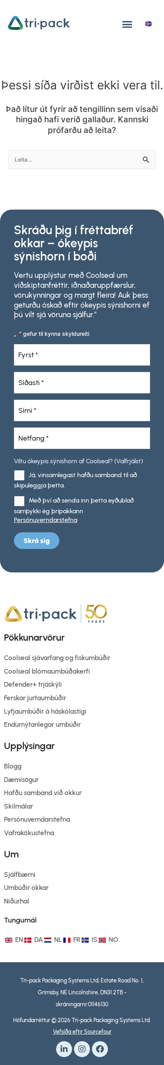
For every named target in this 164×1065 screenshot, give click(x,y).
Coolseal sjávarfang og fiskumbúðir (57, 658)
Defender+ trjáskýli (33, 684)
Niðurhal (16, 901)
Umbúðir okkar (26, 888)
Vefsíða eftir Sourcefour (82, 1031)
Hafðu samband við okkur (43, 793)
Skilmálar (18, 806)
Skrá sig (36, 540)
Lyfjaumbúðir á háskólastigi (45, 711)
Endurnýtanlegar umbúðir (42, 724)
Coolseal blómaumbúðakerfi (47, 671)
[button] (127, 24)
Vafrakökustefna (29, 833)
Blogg (12, 766)
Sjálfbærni (19, 874)
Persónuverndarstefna (45, 520)
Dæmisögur (21, 780)
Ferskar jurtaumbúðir (35, 698)
